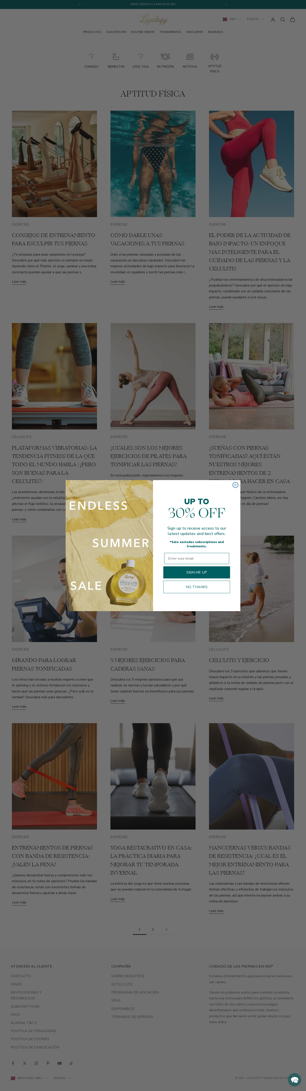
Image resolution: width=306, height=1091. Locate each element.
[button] (294, 1079)
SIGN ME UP (196, 572)
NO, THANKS (197, 586)
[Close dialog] (235, 485)
